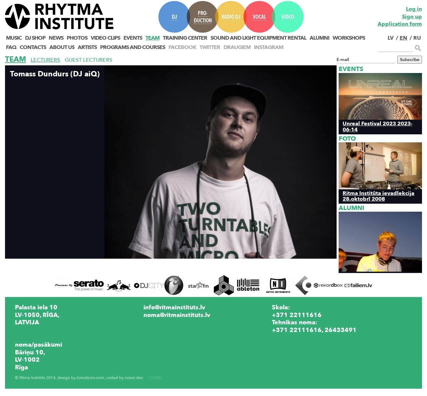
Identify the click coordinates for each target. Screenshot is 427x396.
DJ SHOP (35, 38)
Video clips (105, 38)
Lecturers (45, 60)
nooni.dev (134, 378)
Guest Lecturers (88, 60)
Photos (77, 38)
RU (417, 38)
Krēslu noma (290, 337)
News (56, 38)
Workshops (349, 38)
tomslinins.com (90, 378)
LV (391, 38)
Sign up (412, 16)
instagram (268, 47)
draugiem (237, 47)
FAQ (11, 47)
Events (132, 38)
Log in (414, 9)
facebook (182, 47)
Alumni (319, 38)
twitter (209, 47)
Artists (87, 47)
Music (14, 38)
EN (403, 38)
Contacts (33, 47)
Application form (400, 24)
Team (152, 38)
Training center (185, 38)
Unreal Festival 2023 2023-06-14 (377, 126)
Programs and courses (132, 47)
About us (61, 47)
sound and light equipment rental (258, 38)
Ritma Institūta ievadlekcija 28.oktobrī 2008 (378, 196)
